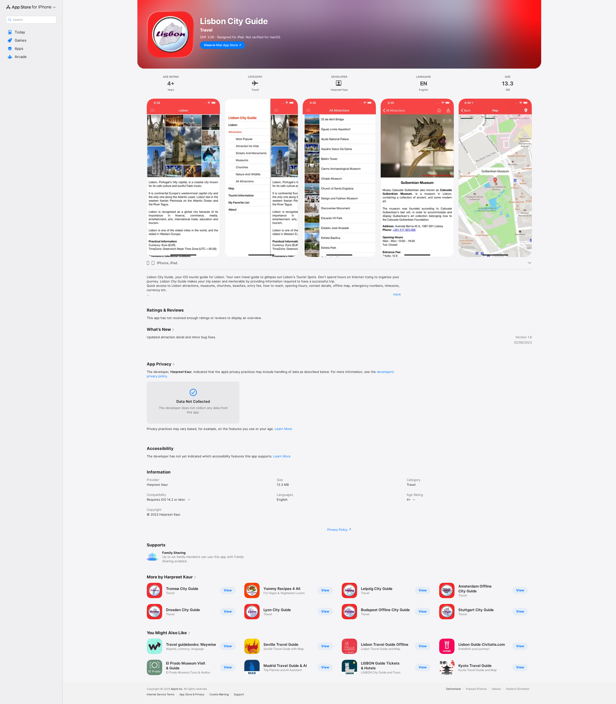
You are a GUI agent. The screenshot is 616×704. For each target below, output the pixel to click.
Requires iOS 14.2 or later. (166, 499)
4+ (409, 499)
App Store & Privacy (192, 694)
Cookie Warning (219, 694)
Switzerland (453, 689)
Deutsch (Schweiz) (517, 689)
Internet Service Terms (160, 694)
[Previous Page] (142, 601)
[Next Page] (536, 601)
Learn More (283, 429)
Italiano (496, 689)
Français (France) (476, 689)
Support (239, 694)
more (397, 294)
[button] (31, 32)
